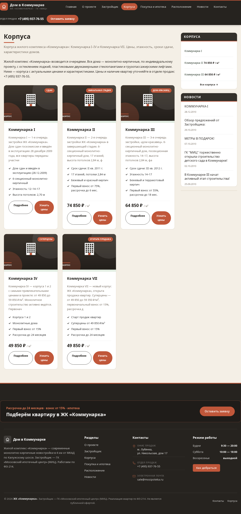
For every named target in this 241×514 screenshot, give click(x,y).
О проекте (89, 6)
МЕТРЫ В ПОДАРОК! (199, 139)
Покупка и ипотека (153, 6)
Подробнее (21, 205)
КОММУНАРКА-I (196, 106)
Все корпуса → (209, 84)
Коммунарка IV (22, 278)
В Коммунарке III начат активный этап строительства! (207, 177)
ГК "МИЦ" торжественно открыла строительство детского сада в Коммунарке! (206, 157)
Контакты (220, 6)
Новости (202, 6)
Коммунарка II (81, 129)
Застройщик (110, 6)
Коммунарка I (21, 129)
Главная (71, 6)
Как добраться (206, 468)
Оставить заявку (63, 19)
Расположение (181, 6)
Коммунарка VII (82, 278)
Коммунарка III (140, 129)
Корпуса (129, 6)
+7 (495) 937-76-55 (22, 19)
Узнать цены (44, 207)
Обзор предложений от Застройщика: (202, 122)
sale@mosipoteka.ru (150, 479)
